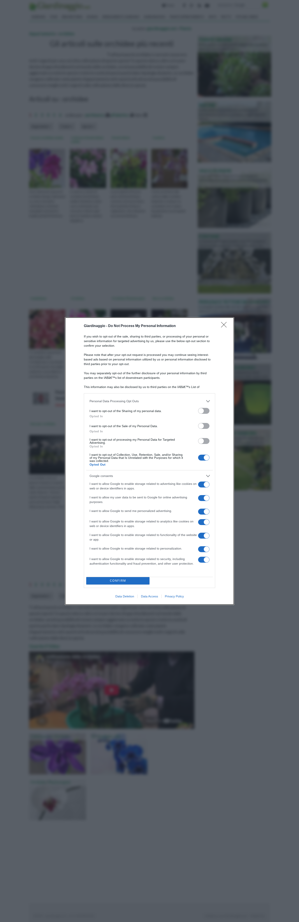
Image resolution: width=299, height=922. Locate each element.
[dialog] (149, 461)
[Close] (225, 326)
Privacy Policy (174, 596)
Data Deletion (124, 596)
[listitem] (149, 401)
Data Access (149, 596)
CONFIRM (118, 580)
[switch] (203, 411)
